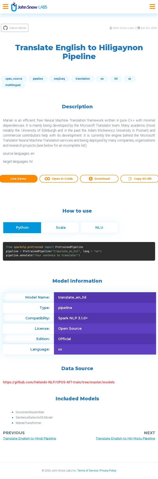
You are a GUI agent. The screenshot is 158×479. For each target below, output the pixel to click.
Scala (61, 227)
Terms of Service (87, 470)
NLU (99, 227)
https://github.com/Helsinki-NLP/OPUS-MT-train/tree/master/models (59, 382)
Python (22, 227)
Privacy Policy (108, 470)
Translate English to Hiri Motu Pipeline (125, 438)
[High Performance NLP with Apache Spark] (29, 7)
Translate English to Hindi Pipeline (29, 438)
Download (102, 178)
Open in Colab (62, 178)
